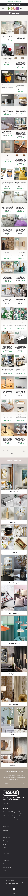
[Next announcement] (25, 4)
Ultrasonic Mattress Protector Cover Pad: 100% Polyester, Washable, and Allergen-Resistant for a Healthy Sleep (7, 416)
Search (5, 847)
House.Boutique (10, 891)
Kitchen (13, 552)
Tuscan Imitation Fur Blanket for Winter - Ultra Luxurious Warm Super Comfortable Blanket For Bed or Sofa (7, 347)
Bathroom (13, 522)
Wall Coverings (13, 704)
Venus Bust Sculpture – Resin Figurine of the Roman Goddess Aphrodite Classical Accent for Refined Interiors (20, 439)
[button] (3, 8)
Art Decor (13, 491)
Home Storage (13, 583)
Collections (6, 834)
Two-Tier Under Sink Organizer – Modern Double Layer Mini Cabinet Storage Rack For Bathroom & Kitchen (20, 371)
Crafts (13, 734)
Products (5, 830)
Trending (5, 841)
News (4, 844)
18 (19, 450)
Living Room (13, 674)
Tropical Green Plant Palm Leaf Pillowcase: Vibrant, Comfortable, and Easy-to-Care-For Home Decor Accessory (7, 324)
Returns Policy (7, 867)
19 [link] (23, 450)
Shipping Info (6, 864)
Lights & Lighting (13, 643)
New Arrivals (6, 837)
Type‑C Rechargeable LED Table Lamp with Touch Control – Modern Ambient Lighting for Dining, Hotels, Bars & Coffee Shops (7, 392)
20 (12, 454)
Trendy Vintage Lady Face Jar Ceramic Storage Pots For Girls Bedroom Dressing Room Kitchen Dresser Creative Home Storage (20, 300)
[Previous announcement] (2, 4)
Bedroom (13, 765)
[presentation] (26, 155)
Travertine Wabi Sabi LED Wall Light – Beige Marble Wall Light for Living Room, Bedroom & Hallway (20, 254)
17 (15, 450)
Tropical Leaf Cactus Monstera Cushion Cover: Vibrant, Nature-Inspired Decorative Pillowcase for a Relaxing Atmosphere (20, 324)
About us (5, 857)
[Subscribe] (23, 783)
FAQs (4, 870)
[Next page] (16, 453)
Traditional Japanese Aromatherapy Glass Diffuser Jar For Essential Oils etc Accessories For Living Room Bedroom (7, 254)
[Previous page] (3, 450)
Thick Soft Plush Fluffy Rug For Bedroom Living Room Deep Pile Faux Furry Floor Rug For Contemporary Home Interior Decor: (7, 207)
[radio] (15, 58)
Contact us (6, 860)
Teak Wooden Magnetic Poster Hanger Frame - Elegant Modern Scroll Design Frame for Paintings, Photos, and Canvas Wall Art (7, 184)
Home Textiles (13, 613)
